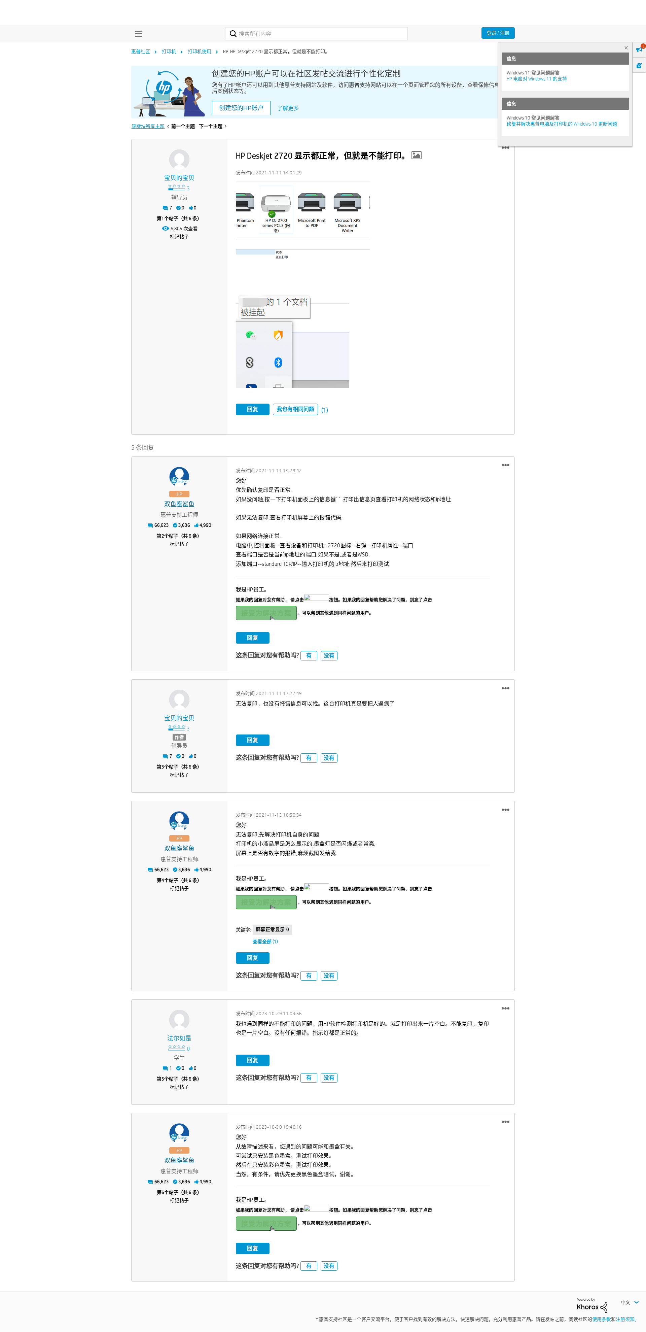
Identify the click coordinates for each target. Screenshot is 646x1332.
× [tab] (626, 47)
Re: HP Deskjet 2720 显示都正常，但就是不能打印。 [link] (276, 51)
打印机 (169, 51)
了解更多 (288, 108)
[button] (505, 147)
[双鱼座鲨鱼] (179, 477)
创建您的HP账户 (241, 108)
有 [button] (309, 655)
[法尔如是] (179, 1020)
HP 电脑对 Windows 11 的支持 (537, 79)
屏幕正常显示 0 (272, 929)
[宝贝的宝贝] (179, 159)
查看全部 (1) (265, 941)
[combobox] (316, 33)
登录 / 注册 (498, 33)
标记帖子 (179, 237)
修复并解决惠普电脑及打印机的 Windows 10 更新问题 (562, 124)
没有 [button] (329, 655)
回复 (252, 409)
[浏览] (137, 33)
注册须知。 (627, 1319)
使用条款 (601, 1319)
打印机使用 (199, 51)
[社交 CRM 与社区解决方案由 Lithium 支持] (592, 1305)
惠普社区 (140, 51)
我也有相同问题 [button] (295, 409)
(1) (324, 410)
